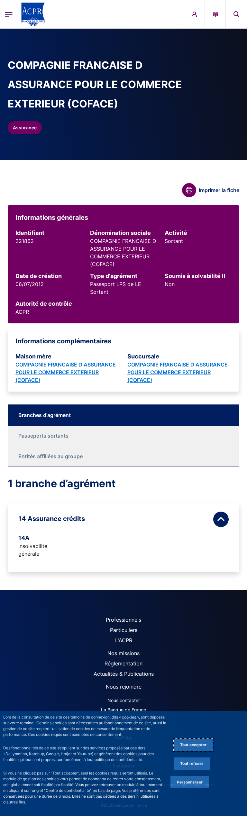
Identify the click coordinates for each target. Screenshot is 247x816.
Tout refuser (191, 763)
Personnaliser (190, 782)
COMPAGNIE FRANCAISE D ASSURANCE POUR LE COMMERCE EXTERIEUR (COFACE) (65, 372)
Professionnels (123, 620)
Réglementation (123, 663)
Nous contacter (123, 700)
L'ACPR (123, 640)
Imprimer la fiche (219, 190)
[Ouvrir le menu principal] (9, 14)
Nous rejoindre (124, 686)
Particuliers (123, 630)
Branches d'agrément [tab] (44, 415)
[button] (236, 14)
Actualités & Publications (124, 674)
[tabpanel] (123, 524)
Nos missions (123, 653)
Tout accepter (193, 744)
